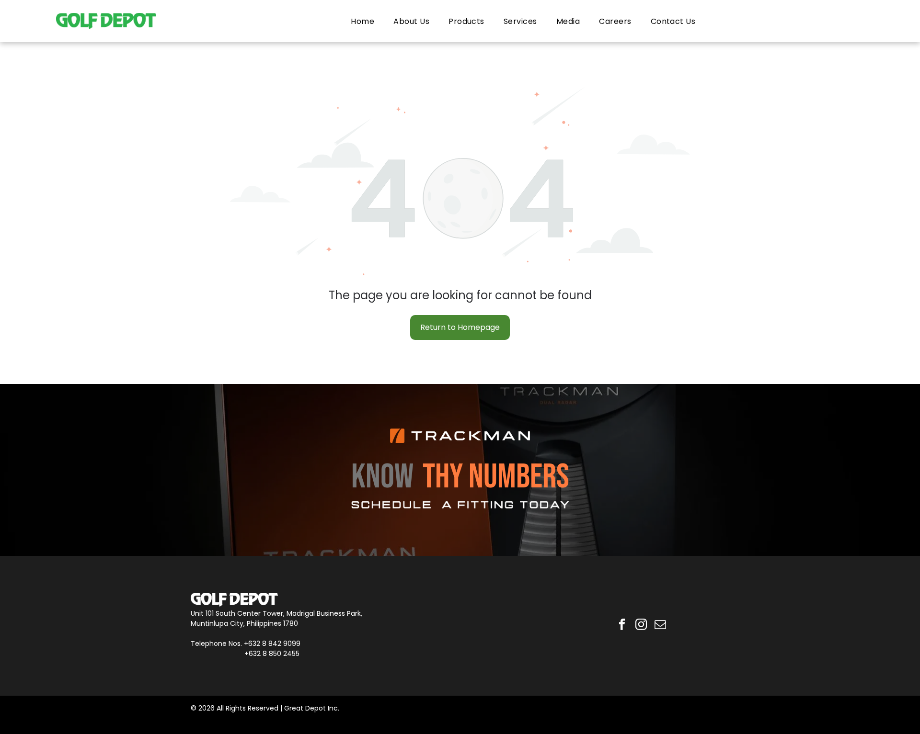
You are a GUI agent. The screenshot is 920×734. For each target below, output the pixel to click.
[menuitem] (362, 20)
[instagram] (641, 625)
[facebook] (622, 625)
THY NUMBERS (496, 477)
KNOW (382, 477)
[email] (660, 625)
